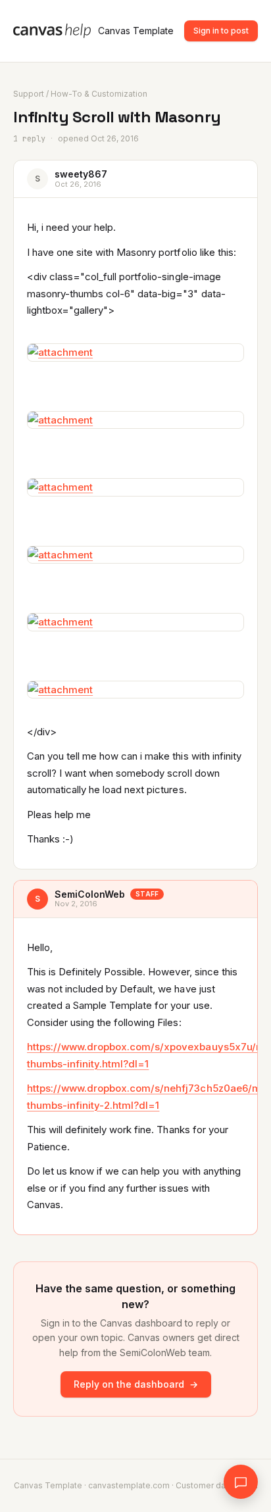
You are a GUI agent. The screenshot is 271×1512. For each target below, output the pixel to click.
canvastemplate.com (129, 1485)
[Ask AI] (241, 1482)
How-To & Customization (99, 94)
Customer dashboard (217, 1485)
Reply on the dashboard (136, 1384)
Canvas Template (136, 30)
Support (28, 94)
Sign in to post (221, 31)
